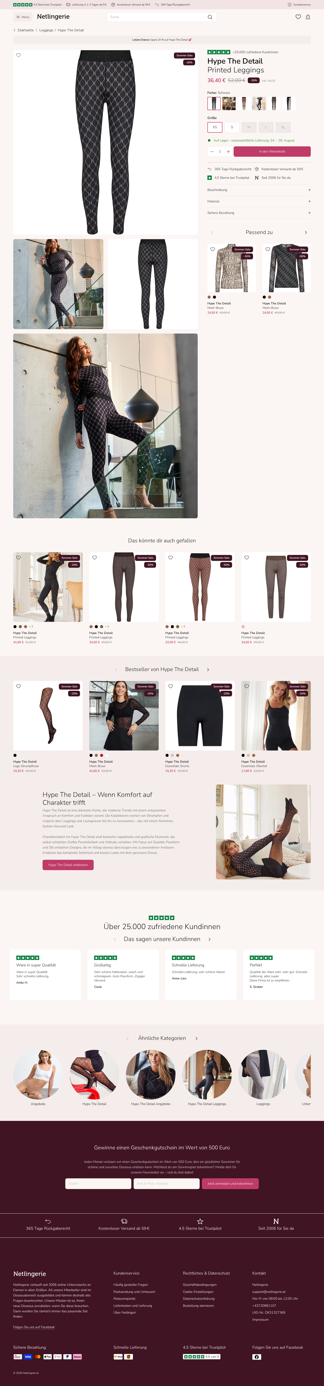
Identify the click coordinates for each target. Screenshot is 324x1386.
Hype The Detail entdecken (68, 865)
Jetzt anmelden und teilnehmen (230, 1183)
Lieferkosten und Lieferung (133, 1305)
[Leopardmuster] (20, 626)
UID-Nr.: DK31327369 (268, 1312)
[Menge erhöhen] (228, 151)
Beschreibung (217, 190)
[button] (162, 17)
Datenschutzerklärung (199, 1298)
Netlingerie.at (31, 1373)
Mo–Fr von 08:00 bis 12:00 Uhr (275, 1298)
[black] (214, 103)
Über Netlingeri (125, 1312)
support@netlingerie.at (268, 1292)
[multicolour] (229, 103)
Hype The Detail (71, 30)
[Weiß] (107, 755)
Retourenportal (124, 1298)
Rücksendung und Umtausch (134, 1292)
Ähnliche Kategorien (162, 1038)
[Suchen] (210, 17)
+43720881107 (264, 1305)
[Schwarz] (214, 297)
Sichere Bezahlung (220, 213)
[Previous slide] (114, 939)
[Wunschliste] (298, 16)
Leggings (46, 30)
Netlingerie (260, 1284)
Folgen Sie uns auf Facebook (34, 1327)
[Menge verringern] (211, 151)
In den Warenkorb (272, 151)
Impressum (260, 1319)
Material (213, 201)
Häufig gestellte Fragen (131, 1284)
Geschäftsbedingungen (200, 1284)
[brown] (244, 103)
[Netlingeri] (53, 17)
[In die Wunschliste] (18, 55)
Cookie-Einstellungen (198, 1292)
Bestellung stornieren (198, 1305)
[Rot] (101, 755)
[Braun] (209, 297)
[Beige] (243, 626)
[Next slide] (209, 939)
